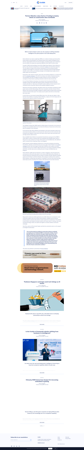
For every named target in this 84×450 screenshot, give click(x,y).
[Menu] (11, 2)
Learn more (45, 448)
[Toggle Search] (16, 2)
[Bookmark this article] (48, 20)
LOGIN (65, 2)
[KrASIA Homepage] (41, 2)
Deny (55, 448)
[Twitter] (42, 23)
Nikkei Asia (44, 285)
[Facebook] (39, 23)
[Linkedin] (44, 23)
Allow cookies (50, 448)
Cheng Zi (43, 19)
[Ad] (42, 268)
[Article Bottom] (42, 254)
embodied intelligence (30, 76)
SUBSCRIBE (70, 2)
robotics (46, 66)
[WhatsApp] (46, 23)
